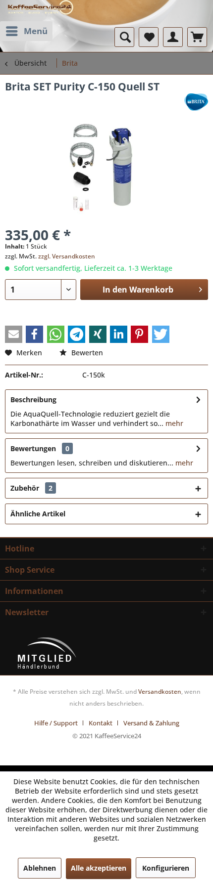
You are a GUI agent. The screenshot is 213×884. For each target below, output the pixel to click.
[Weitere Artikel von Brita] (196, 102)
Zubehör (31, 488)
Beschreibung (33, 399)
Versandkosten (159, 691)
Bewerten (86, 352)
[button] (13, 334)
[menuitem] (26, 31)
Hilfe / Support (56, 722)
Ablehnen (39, 868)
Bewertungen (33, 448)
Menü (36, 31)
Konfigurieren (165, 868)
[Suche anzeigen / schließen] (124, 37)
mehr (173, 423)
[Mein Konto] (173, 37)
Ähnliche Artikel (37, 513)
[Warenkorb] (197, 37)
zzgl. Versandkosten (66, 256)
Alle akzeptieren (98, 868)
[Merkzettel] (149, 37)
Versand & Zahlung (151, 722)
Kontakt (100, 722)
